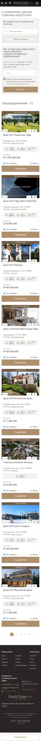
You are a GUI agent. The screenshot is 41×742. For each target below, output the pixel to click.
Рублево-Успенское (11, 207)
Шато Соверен (17, 534)
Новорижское (8, 141)
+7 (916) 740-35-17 (10, 62)
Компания (33, 656)
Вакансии (33, 665)
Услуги (32, 659)
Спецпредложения (21, 665)
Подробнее (20, 168)
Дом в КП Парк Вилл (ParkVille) (19, 201)
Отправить (20, 89)
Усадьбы (4, 665)
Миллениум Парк (17, 337)
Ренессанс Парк (17, 143)
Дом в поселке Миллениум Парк (20, 329)
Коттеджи (18, 656)
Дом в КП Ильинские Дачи (17, 398)
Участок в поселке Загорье (17, 462)
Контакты (33, 668)
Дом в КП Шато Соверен (16, 526)
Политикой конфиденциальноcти (18, 84)
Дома (3, 656)
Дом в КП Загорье (13, 265)
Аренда (17, 659)
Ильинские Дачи (17, 407)
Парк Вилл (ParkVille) (19, 209)
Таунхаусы (5, 662)
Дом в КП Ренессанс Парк (17, 135)
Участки (4, 659)
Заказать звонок (10, 691)
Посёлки (18, 662)
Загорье (14, 273)
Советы (32, 662)
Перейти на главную (20, 39)
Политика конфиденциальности (21, 717)
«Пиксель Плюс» (20, 723)
